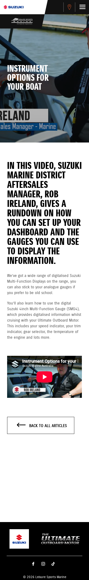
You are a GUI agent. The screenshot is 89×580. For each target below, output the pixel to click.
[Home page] (13, 7)
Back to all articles (47, 425)
